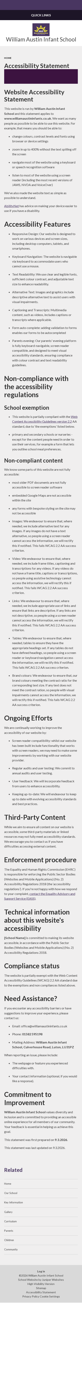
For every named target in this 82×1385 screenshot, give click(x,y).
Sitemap (41, 1288)
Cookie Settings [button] (50, 1296)
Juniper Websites (53, 1279)
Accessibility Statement (41, 1292)
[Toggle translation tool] (67, 5)
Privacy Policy (30, 1296)
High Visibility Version (41, 1284)
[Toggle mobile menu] (5, 5)
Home (7, 58)
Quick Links (41, 15)
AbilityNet (11, 206)
